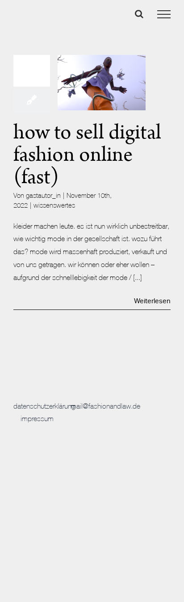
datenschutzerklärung (44, 406)
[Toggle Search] (139, 13)
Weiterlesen (152, 301)
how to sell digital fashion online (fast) (87, 154)
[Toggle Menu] (164, 14)
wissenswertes (54, 205)
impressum (37, 418)
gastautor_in (43, 195)
